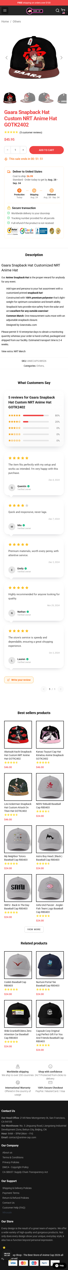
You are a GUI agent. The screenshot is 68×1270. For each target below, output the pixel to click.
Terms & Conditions (12, 1157)
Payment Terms (10, 1193)
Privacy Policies (10, 1162)
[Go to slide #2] (28, 98)
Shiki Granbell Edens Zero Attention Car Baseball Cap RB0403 (17, 1034)
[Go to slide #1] (9, 98)
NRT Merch (20, 351)
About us (7, 1152)
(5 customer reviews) (31, 132)
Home (5, 21)
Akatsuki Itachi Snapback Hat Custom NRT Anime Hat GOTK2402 (18, 755)
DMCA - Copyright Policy (15, 1167)
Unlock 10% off (7, 1254)
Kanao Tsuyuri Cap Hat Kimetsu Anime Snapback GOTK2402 (50, 755)
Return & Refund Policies (15, 1197)
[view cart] (63, 10)
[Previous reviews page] (44, 689)
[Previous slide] (6, 57)
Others (17, 21)
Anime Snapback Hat (17, 277)
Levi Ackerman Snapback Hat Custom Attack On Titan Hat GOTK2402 (17, 807)
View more (34, 929)
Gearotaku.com (28, 324)
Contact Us (8, 1202)
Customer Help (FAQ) (13, 1207)
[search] (57, 10)
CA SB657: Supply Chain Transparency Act (25, 1172)
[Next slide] (61, 57)
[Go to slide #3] (46, 98)
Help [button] (62, 1265)
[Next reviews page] (61, 689)
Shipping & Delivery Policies (17, 1188)
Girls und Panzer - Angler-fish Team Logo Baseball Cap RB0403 (49, 908)
